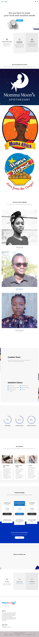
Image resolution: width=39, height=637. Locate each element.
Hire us (19, 537)
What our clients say (29, 634)
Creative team (11, 634)
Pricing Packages (18, 634)
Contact (34, 634)
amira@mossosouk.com (19, 583)
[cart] (35, 1)
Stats (14, 634)
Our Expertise (6, 634)
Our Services (23, 634)
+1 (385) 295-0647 (32, 583)
